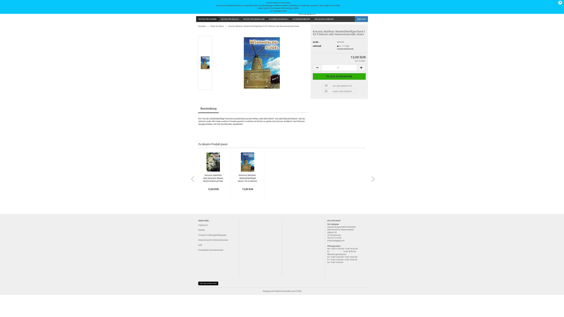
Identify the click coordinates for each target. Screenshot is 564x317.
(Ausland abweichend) (345, 49)
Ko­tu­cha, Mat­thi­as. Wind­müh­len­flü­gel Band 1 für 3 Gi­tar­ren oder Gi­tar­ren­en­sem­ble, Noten (247, 178)
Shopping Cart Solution (272, 291)
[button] (317, 67)
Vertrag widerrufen (208, 283)
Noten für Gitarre (207, 19)
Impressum (203, 225)
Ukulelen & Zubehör (324, 19)
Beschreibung (208, 108)
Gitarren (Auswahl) (278, 19)
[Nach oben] (556, 312)
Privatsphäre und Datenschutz (210, 250)
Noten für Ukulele (230, 19)
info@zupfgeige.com (336, 241)
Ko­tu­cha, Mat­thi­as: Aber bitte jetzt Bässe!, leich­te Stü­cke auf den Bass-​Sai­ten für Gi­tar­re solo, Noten (213, 178)
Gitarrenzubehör (301, 19)
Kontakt (201, 230)
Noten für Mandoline (254, 19)
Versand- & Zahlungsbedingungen (212, 235)
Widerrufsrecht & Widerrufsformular (213, 240)
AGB (200, 245)
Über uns (361, 19)
